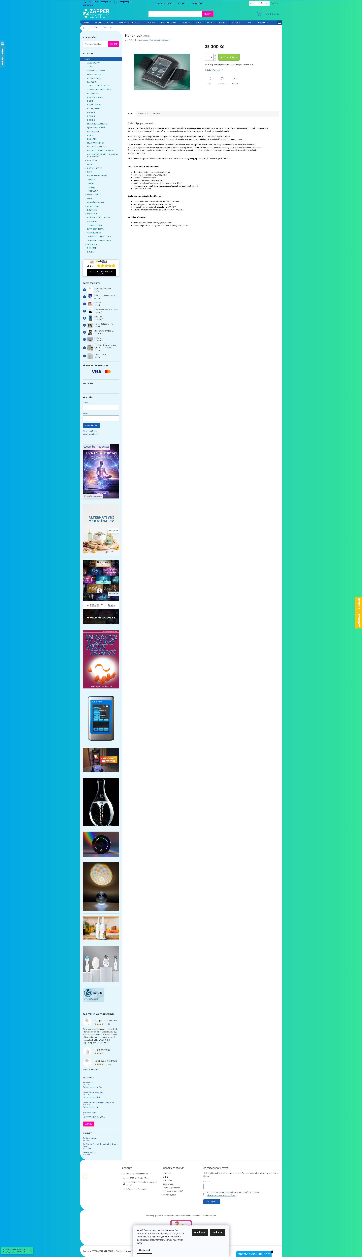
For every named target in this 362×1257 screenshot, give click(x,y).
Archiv (88, 1124)
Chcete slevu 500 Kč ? (254, 1254)
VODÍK (89, 198)
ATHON (90, 135)
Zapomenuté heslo (91, 434)
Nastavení (144, 1250)
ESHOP (87, 59)
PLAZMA (91, 187)
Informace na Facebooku (137, 1189)
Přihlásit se (91, 425)
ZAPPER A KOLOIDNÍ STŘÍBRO (99, 89)
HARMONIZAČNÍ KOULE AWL (98, 217)
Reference (88, 1082)
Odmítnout (200, 1232)
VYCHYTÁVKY (92, 213)
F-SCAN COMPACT (94, 104)
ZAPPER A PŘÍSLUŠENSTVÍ (98, 85)
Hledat (207, 14)
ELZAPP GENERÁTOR (96, 143)
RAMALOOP (92, 82)
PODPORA (158, 3)
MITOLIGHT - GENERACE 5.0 (99, 236)
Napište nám (197, 3)
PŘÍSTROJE (92, 160)
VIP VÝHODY (92, 244)
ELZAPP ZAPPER (94, 74)
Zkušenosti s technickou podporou (98, 1102)
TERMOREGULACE (94, 225)
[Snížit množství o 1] (215, 59)
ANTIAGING (92, 221)
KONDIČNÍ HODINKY (95, 97)
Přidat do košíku (231, 57)
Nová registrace (90, 431)
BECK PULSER (93, 93)
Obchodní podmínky (171, 1187)
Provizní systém (169, 1194)
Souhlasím (217, 1232)
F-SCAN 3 (91, 112)
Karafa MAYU (89, 1152)
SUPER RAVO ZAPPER (96, 70)
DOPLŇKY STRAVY (94, 168)
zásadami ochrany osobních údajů (221, 1195)
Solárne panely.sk (193, 1215)
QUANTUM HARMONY (96, 127)
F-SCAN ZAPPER (94, 78)
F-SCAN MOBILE (93, 108)
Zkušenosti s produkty (93, 1092)
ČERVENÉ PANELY (94, 232)
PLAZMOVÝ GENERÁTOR (97, 146)
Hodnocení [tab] (143, 113)
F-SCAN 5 (91, 120)
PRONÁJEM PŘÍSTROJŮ (97, 175)
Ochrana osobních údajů (173, 1191)
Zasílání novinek (90, 1138)
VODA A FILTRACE (94, 194)
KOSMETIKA (92, 210)
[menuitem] (86, 22)
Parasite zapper (209, 1215)
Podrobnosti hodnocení (159, 40)
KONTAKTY (182, 3)
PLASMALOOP (93, 131)
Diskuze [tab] (156, 113)
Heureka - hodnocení (176, 1215)
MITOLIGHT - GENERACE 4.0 (99, 240)
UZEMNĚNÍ (91, 248)
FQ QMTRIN (92, 139)
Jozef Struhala (89, 1112)
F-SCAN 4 (91, 116)
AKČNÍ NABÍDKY (93, 63)
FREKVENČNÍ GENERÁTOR (97, 123)
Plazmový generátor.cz (156, 1215)
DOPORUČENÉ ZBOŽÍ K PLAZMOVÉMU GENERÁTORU (102, 155)
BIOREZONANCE (94, 206)
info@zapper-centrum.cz (137, 1173)
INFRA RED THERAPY (95, 229)
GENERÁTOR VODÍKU (95, 202)
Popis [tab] (130, 113)
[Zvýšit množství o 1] (215, 55)
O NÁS (169, 3)
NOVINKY (91, 252)
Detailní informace (212, 70)
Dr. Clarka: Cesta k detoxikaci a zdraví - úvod (100, 1145)
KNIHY (89, 172)
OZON (89, 164)
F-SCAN (90, 101)
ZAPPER (90, 66)
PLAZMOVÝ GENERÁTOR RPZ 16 (100, 150)
